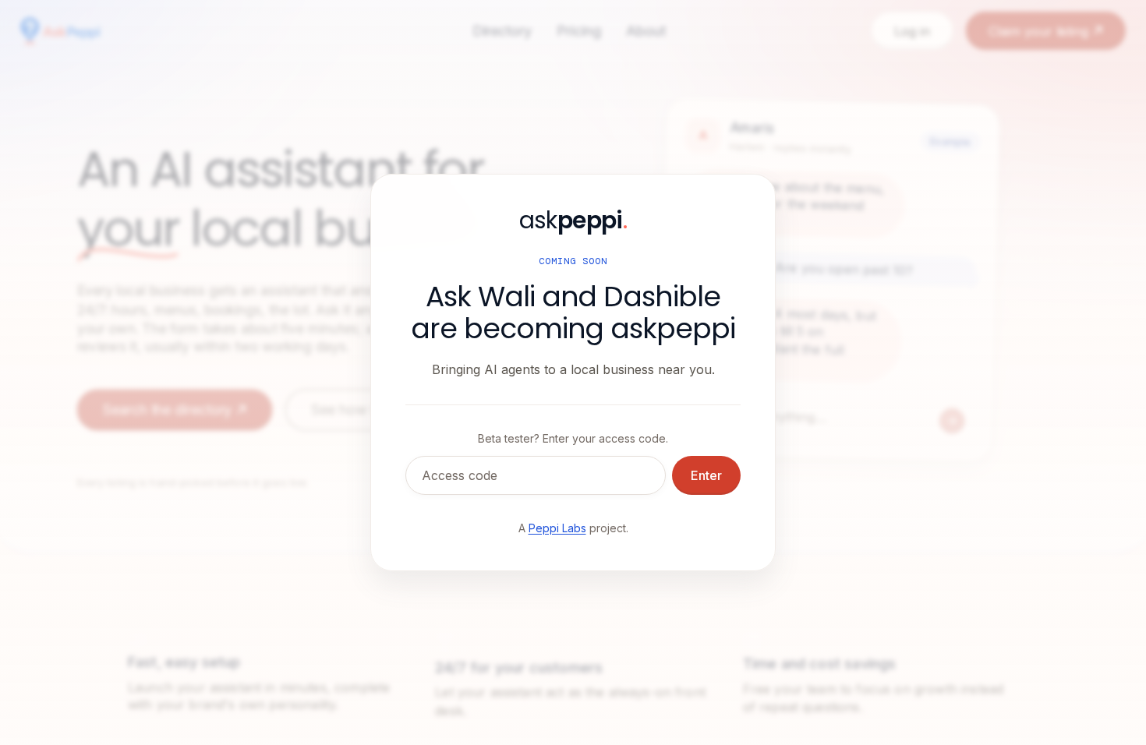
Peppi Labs (557, 528)
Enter (706, 475)
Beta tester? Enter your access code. (573, 438)
